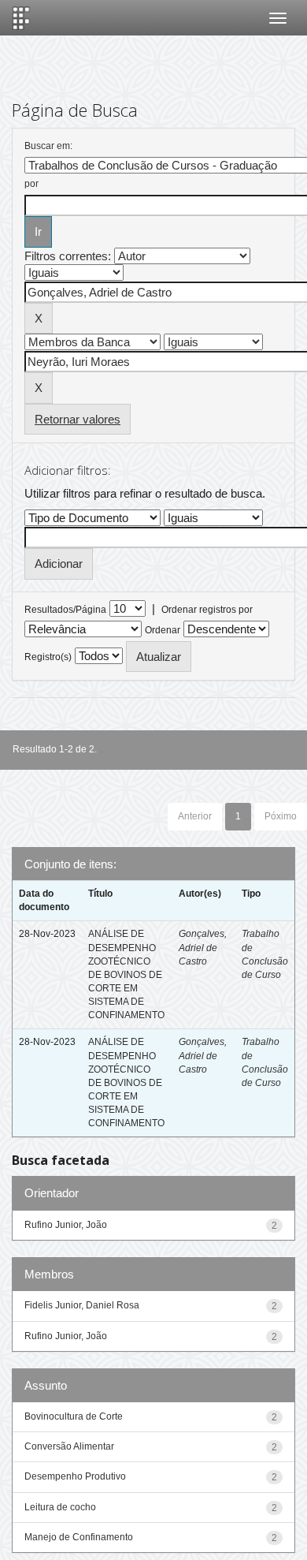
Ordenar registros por (207, 609)
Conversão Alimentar (69, 1446)
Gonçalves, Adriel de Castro (203, 947)
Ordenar (162, 630)
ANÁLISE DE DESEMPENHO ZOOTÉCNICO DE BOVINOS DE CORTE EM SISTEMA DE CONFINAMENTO (126, 974)
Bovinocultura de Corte (73, 1416)
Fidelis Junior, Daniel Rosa (81, 1305)
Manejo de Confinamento (78, 1537)
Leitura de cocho (60, 1507)
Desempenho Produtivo (75, 1476)
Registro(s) (48, 656)
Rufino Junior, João (65, 1224)
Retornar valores (77, 419)
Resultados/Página (65, 609)
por (31, 183)
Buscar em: (48, 145)
